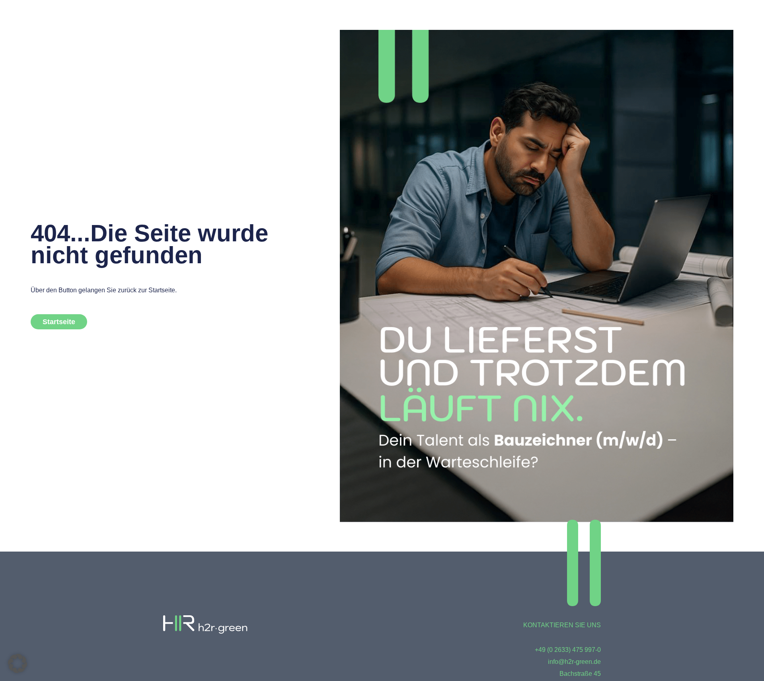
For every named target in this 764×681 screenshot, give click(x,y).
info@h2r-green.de (574, 661)
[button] (17, 663)
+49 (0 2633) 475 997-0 (568, 649)
